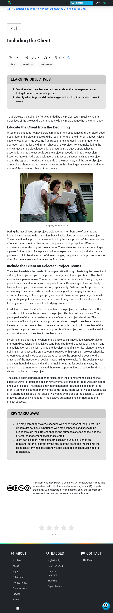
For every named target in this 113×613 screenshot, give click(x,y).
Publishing (18, 577)
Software (17, 599)
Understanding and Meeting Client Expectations (38, 8)
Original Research (52, 573)
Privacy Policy (20, 582)
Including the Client (76, 8)
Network (17, 594)
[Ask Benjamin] (106, 606)
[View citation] (18, 57)
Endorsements (20, 588)
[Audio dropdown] (47, 57)
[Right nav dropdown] (66, 3)
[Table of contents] (8, 9)
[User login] (105, 3)
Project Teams (46, 64)
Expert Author (55, 586)
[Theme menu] (98, 3)
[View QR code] (26, 57)
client (12, 64)
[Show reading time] (68, 57)
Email (90, 560)
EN (60, 57)
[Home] (9, 3)
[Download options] (35, 57)
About (16, 566)
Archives (17, 560)
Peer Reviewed (55, 566)
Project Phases (27, 64)
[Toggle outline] (10, 57)
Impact (16, 571)
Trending (52, 580)
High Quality (54, 560)
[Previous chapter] (56, 608)
